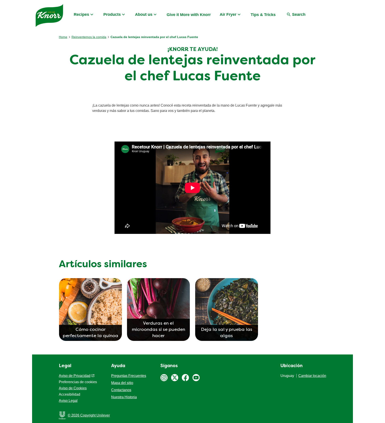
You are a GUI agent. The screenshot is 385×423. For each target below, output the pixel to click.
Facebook (185, 377)
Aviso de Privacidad (74, 376)
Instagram (164, 377)
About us (143, 14)
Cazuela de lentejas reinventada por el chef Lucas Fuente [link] (154, 37)
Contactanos (121, 390)
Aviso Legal (68, 401)
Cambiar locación (312, 376)
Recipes (81, 14)
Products (112, 14)
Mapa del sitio (122, 383)
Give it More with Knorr (189, 14)
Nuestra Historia (124, 397)
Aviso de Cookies (73, 388)
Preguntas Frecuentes (128, 376)
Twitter (174, 377)
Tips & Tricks (263, 14)
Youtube (196, 377)
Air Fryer (228, 14)
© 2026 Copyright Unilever (89, 415)
